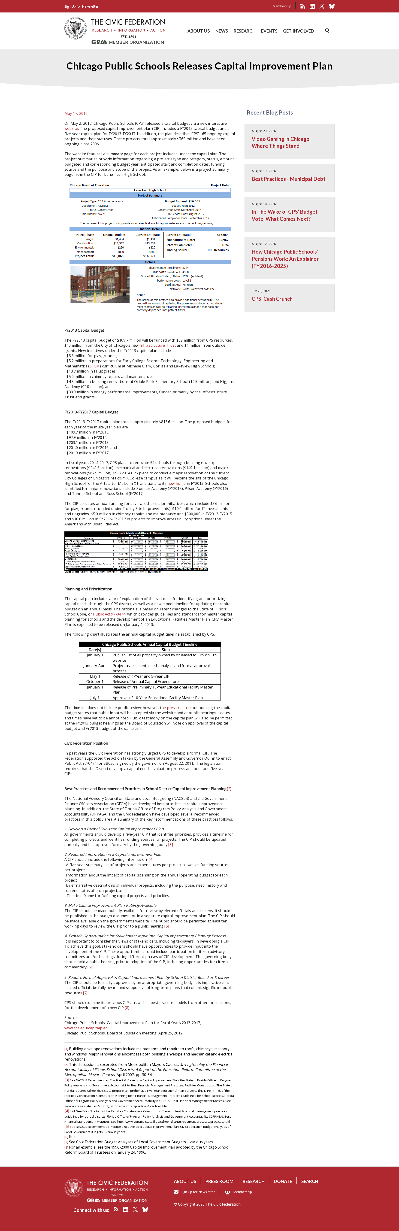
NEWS (221, 30)
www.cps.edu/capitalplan (86, 1028)
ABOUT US (198, 30)
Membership (281, 6)
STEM (95, 366)
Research (254, 1181)
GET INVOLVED (298, 30)
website (71, 128)
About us (185, 1181)
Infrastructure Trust (158, 345)
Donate (283, 1181)
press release (179, 707)
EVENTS (269, 30)
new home (176, 483)
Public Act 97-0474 (109, 614)
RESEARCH (245, 30)
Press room (219, 1181)
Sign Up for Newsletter (198, 1192)
